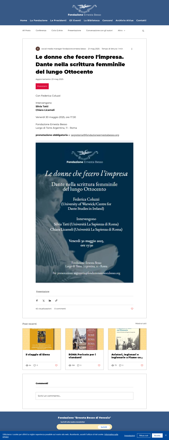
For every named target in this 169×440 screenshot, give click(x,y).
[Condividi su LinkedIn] (50, 300)
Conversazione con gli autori (99, 30)
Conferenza (41, 30)
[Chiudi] (165, 435)
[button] (40, 20)
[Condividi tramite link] (56, 300)
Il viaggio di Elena (38, 354)
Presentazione (74, 30)
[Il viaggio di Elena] (42, 339)
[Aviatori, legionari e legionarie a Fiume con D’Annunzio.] (127, 339)
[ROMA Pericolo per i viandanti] (84, 339)
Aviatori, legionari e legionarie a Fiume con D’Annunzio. (126, 356)
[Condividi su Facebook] (37, 300)
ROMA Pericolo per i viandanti (82, 356)
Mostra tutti (141, 323)
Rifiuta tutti (143, 435)
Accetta (157, 435)
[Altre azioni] (131, 48)
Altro (120, 30)
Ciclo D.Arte (57, 30)
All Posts (26, 30)
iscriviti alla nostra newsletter (73, 422)
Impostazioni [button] (129, 435)
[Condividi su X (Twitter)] (43, 300)
